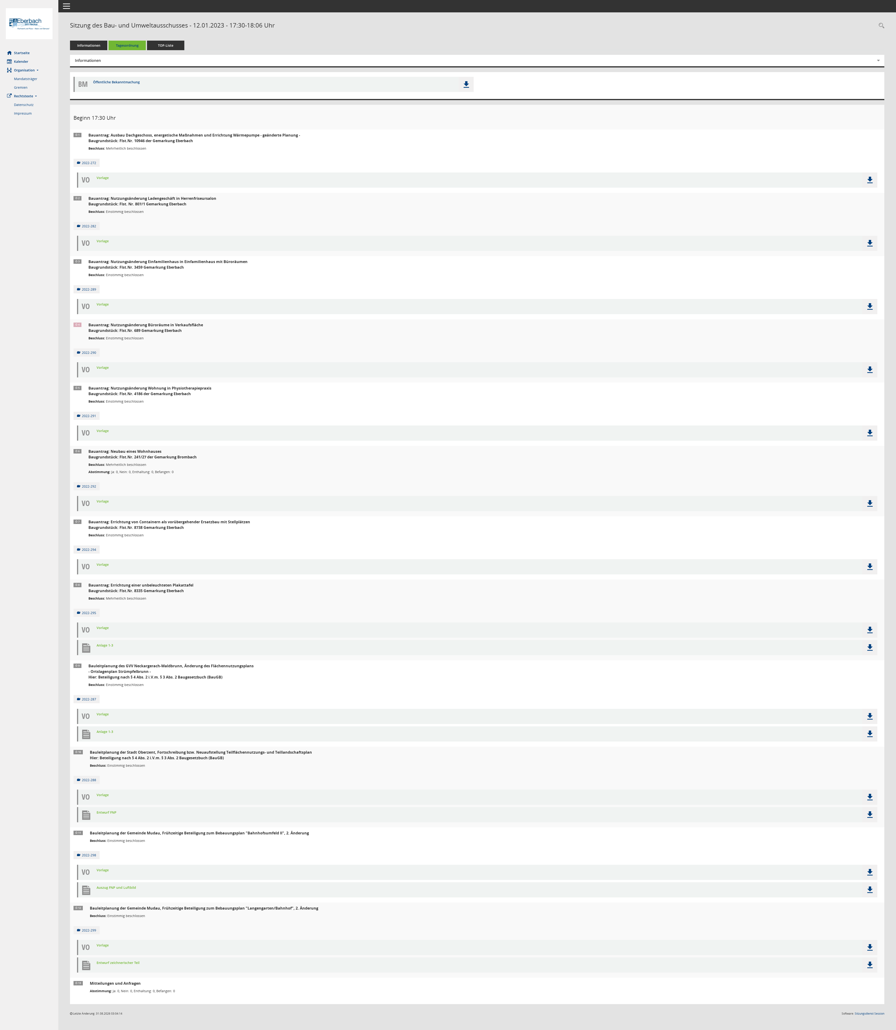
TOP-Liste (165, 45)
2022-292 (89, 486)
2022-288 (89, 780)
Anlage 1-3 (105, 645)
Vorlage (103, 178)
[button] (29, 70)
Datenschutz (24, 104)
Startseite (22, 53)
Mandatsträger (25, 79)
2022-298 (89, 855)
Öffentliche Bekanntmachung (116, 82)
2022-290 (89, 352)
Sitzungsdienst (869, 1014)
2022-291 (89, 416)
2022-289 (89, 289)
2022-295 (89, 613)
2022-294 (89, 549)
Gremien (21, 87)
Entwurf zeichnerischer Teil (118, 963)
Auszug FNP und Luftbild (116, 888)
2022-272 (89, 163)
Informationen (88, 45)
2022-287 (89, 699)
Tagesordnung (127, 45)
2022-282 (89, 226)
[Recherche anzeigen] (880, 26)
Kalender (21, 61)
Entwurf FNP (106, 813)
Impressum (23, 113)
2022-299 (89, 930)
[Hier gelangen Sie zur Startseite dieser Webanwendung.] (29, 23)
